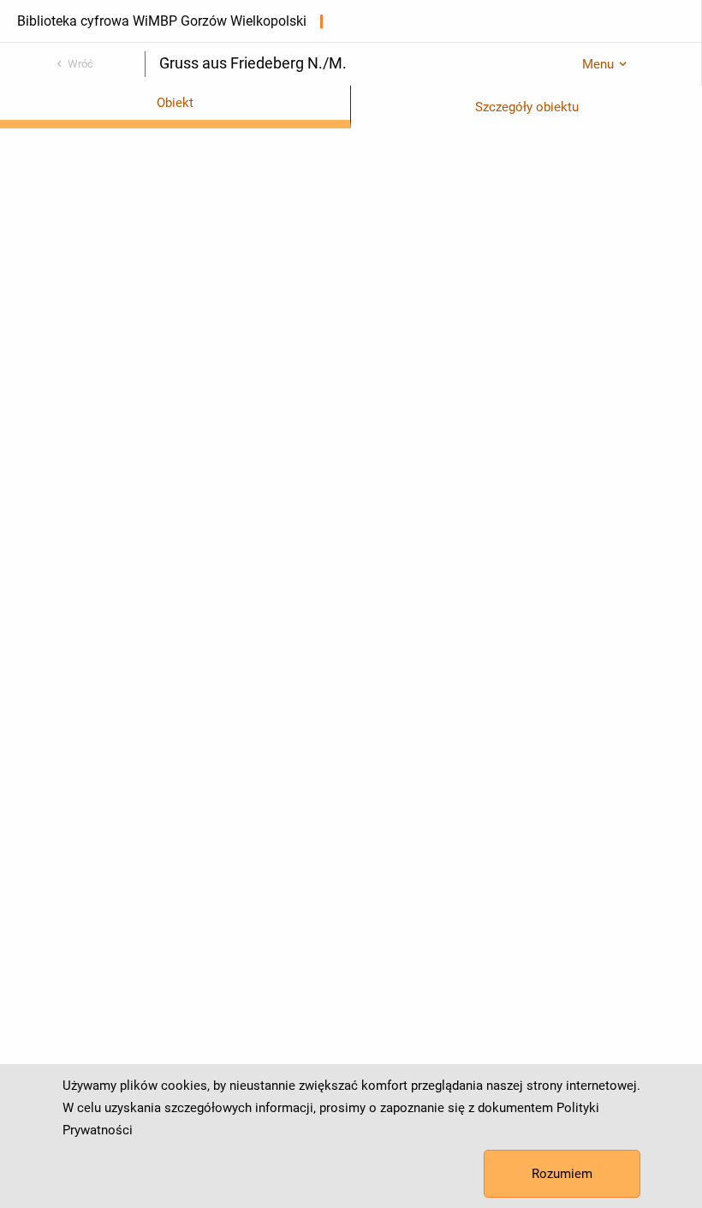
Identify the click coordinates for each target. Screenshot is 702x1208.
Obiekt (175, 102)
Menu (598, 64)
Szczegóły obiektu (527, 107)
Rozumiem (562, 1173)
